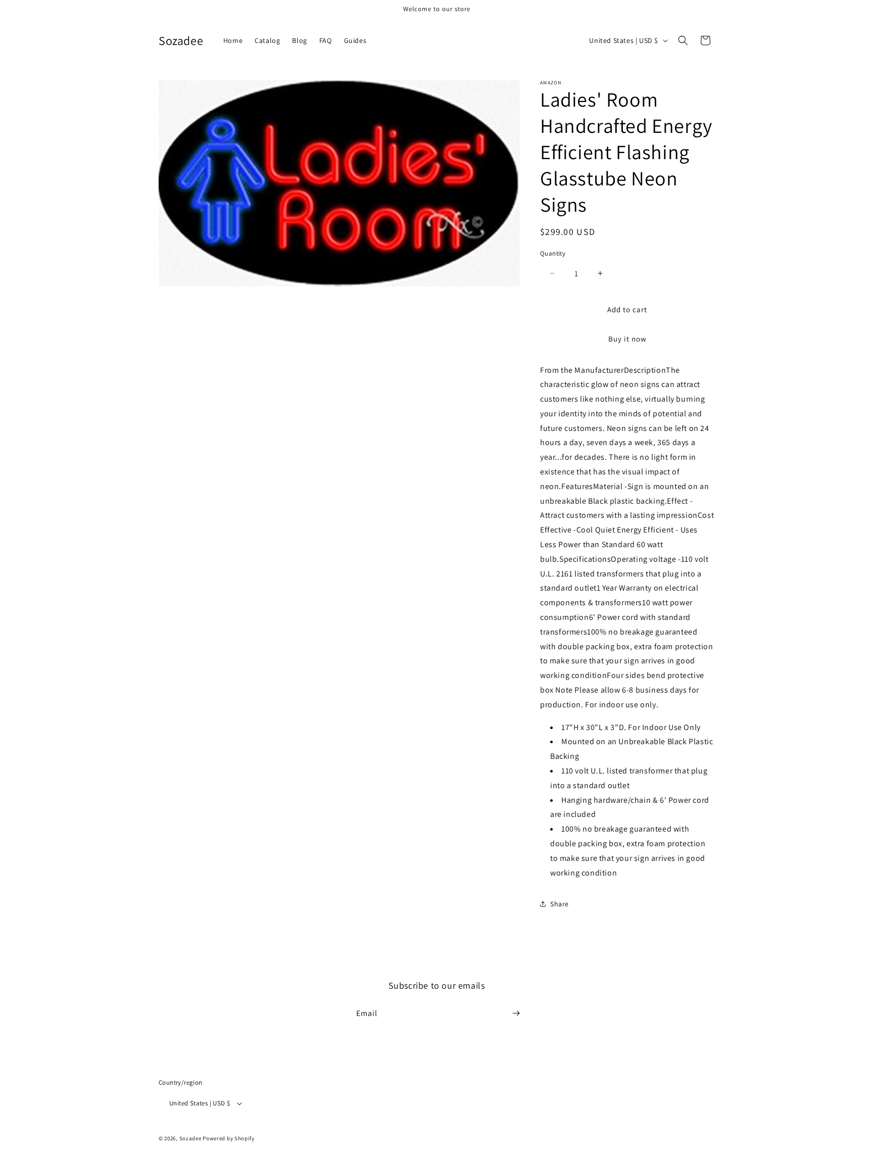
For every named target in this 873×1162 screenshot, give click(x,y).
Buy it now (627, 339)
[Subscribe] (516, 1013)
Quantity (552, 253)
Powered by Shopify (229, 1138)
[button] (683, 40)
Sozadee (190, 1138)
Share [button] (559, 903)
